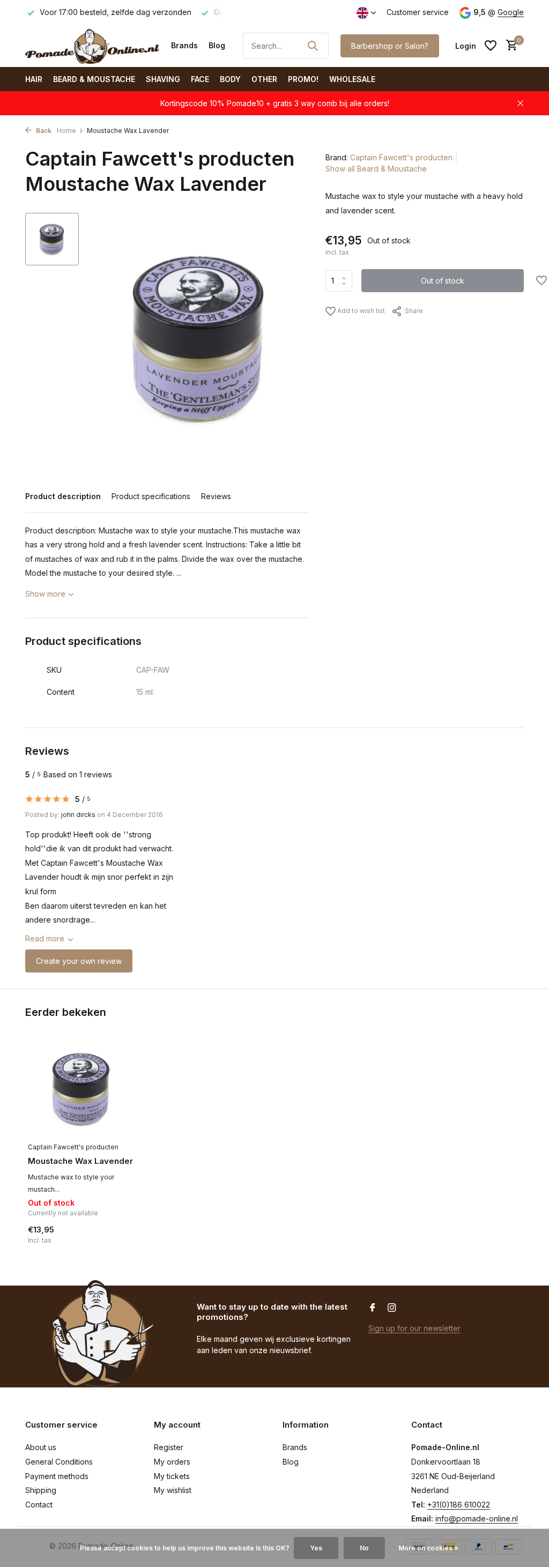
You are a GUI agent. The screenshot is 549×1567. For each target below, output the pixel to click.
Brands (184, 45)
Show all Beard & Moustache (376, 168)
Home (66, 131)
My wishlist (172, 1490)
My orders (172, 1461)
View (113, 1241)
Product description (63, 496)
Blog (217, 45)
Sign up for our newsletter (414, 1328)
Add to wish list (360, 311)
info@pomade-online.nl (476, 1518)
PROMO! (303, 79)
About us (40, 1447)
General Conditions (59, 1461)
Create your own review (79, 961)
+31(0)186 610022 (458, 1504)
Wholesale (352, 79)
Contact (39, 1504)
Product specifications (151, 496)
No (364, 1548)
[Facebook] (372, 1308)
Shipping (40, 1490)
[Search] (313, 45)
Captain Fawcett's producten (401, 157)
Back (42, 131)
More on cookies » (428, 1548)
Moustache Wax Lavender (80, 1161)
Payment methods (56, 1476)
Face (200, 79)
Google (511, 12)
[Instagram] (392, 1308)
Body (230, 79)
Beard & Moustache (94, 79)
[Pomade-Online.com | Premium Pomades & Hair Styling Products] (92, 45)
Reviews (216, 496)
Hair (33, 79)
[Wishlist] (490, 45)
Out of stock (442, 280)
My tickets (172, 1476)
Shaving (163, 79)
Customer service (418, 12)
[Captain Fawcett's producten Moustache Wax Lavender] (81, 1089)
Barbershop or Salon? (389, 45)
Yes (316, 1548)
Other (264, 79)
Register (168, 1447)
